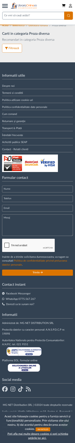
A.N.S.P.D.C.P (53, 329)
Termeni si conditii (12, 93)
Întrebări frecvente (12, 135)
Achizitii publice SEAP (14, 142)
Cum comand (9, 114)
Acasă (5, 25)
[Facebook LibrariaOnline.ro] (5, 389)
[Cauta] (68, 16)
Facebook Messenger (18, 293)
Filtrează (14, 48)
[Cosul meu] (64, 6)
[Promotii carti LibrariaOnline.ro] (12, 389)
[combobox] (33, 16)
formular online (29, 360)
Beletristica (19, 25)
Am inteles (43, 429)
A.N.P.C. (7, 344)
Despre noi (8, 86)
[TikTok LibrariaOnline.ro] (20, 389)
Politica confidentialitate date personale (24, 107)
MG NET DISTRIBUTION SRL (37, 323)
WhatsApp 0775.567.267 (21, 299)
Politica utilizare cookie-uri (17, 100)
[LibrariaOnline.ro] (24, 5)
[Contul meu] (71, 6)
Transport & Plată (12, 128)
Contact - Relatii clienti (15, 149)
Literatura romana (38, 25)
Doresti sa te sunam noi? (20, 304)
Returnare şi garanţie (13, 121)
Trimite (36, 272)
